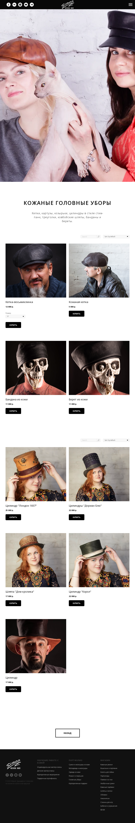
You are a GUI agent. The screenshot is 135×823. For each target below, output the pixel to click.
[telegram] (32, 6)
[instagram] (20, 6)
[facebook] (9, 6)
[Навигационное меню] (130, 4)
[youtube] (26, 6)
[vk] (14, 6)
